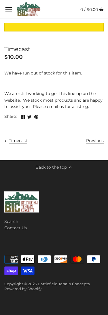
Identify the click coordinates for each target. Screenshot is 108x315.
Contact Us (15, 227)
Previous (95, 140)
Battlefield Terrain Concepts (64, 284)
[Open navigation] (8, 9)
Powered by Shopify (22, 289)
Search (11, 221)
